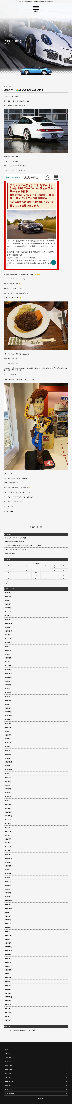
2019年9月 (7, 912)
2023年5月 (7, 743)
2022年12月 (8, 762)
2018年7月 (7, 966)
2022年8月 (7, 777)
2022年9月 (7, 773)
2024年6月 (7, 693)
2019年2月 (7, 939)
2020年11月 (8, 858)
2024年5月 (7, 696)
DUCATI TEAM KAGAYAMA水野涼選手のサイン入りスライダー (23, 546)
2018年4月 (7, 978)
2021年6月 (7, 831)
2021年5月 (7, 835)
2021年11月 (8, 812)
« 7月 (5, 583)
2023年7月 (7, 735)
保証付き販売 (8, 1065)
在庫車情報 (8, 1057)
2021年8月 (7, 824)
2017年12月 (8, 993)
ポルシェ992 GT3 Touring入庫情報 (15, 538)
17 (8, 575)
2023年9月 (7, 727)
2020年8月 (7, 870)
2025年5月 (7, 650)
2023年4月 (7, 746)
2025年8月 (7, 639)
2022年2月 (7, 800)
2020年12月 (8, 854)
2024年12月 (8, 669)
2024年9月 (7, 681)
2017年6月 (7, 1016)
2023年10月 (8, 723)
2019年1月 (7, 943)
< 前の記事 (31, 527)
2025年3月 (7, 658)
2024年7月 (7, 689)
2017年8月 (7, 1008)
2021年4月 (7, 839)
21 (45, 575)
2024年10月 (8, 677)
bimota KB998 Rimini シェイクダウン (16, 549)
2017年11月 (8, 997)
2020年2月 (7, 893)
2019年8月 (7, 916)
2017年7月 (7, 1012)
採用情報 (7, 1085)
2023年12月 (8, 716)
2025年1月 (7, 666)
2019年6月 (7, 924)
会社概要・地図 (9, 1081)
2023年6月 (7, 739)
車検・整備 (8, 1073)
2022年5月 (7, 789)
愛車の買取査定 (9, 1069)
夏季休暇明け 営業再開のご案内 (14, 542)
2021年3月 (7, 843)
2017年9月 (7, 1005)
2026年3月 (7, 612)
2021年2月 (7, 847)
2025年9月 (7, 635)
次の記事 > (40, 527)
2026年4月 (7, 608)
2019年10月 (8, 908)
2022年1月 (7, 804)
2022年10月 (8, 770)
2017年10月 (8, 1001)
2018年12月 (8, 947)
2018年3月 (7, 981)
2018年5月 (7, 974)
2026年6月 (7, 600)
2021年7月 (7, 827)
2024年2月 (7, 708)
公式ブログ (10, 46)
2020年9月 (7, 866)
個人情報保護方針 (9, 1093)
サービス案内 (8, 1061)
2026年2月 (7, 615)
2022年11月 (8, 766)
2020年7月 (7, 874)
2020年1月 (7, 897)
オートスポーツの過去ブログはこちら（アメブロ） (20, 1030)
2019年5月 (7, 928)
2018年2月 (7, 985)
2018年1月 (7, 989)
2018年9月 (7, 958)
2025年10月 (8, 631)
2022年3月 (7, 797)
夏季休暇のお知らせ (10, 553)
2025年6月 (7, 646)
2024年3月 (7, 704)
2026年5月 (7, 604)
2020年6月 (7, 877)
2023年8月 (7, 731)
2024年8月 (7, 685)
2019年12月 (8, 901)
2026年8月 (7, 592)
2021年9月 (7, 820)
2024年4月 (7, 700)
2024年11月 (8, 673)
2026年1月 (7, 619)
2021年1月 (7, 850)
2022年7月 (7, 781)
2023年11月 (8, 719)
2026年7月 (7, 596)
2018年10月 (8, 954)
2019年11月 (8, 904)
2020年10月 (8, 862)
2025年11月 (8, 627)
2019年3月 (7, 935)
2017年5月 (7, 1020)
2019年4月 (7, 931)
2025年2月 (7, 662)
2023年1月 (7, 758)
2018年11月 (8, 951)
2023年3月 (7, 750)
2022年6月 (7, 785)
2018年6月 (7, 970)
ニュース (7, 1053)
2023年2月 (7, 754)
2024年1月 (7, 712)
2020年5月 (7, 881)
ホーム (5, 46)
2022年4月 (7, 793)
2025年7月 (7, 642)
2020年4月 (7, 885)
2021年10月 (8, 816)
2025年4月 (7, 654)
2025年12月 (8, 623)
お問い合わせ (8, 1089)
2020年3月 (7, 889)
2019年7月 (7, 920)
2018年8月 (7, 962)
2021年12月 (8, 808)
